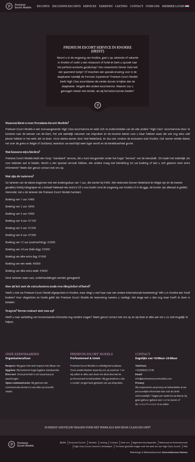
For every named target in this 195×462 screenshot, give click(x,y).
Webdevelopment (152, 452)
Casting (121, 6)
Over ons (153, 6)
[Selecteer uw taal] (187, 22)
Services (89, 6)
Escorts (43, 6)
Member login (173, 6)
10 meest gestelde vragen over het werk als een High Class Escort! (97, 427)
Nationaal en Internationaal (173, 442)
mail (164, 400)
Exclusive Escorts (66, 6)
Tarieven (106, 6)
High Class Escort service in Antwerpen (93, 446)
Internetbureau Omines (175, 452)
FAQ (186, 446)
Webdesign (135, 452)
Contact (136, 6)
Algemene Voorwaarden (144, 442)
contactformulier (147, 404)
